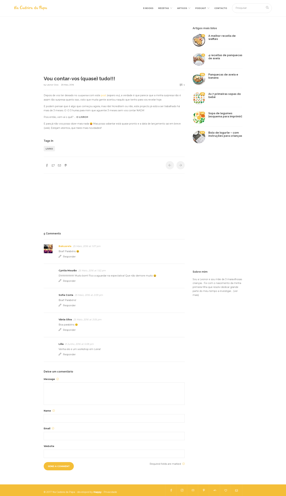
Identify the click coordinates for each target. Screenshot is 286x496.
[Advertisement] (114, 51)
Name (48, 410)
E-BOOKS (148, 8)
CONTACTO (220, 8)
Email (47, 428)
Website (49, 446)
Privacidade (110, 492)
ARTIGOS (182, 8)
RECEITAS (163, 8)
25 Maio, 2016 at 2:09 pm (89, 295)
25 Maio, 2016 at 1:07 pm (86, 246)
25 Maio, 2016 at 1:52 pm (92, 270)
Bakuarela (65, 246)
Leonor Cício (53, 84)
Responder (69, 256)
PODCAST (200, 8)
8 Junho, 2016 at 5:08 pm (79, 344)
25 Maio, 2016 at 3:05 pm (87, 319)
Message (50, 379)
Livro (49, 148)
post (103, 95)
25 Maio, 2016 (67, 84)
